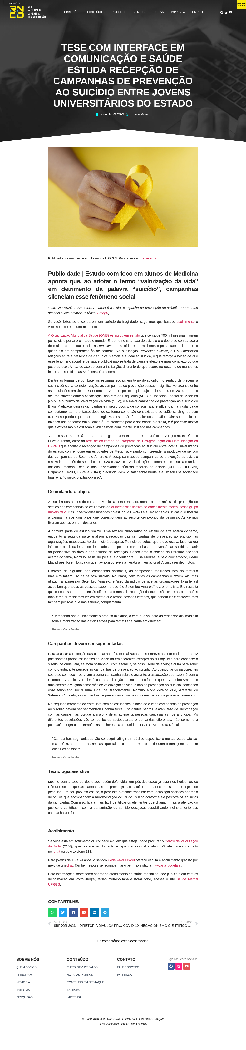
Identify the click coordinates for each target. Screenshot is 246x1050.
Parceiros (118, 12)
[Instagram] (226, 12)
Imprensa (178, 12)
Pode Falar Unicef (121, 860)
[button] (52, 912)
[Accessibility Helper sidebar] (241, 4)
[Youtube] (230, 12)
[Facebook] (221, 12)
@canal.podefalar (168, 865)
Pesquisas (158, 12)
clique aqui (148, 258)
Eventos (138, 12)
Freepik (102, 313)
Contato (196, 12)
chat (57, 851)
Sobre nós (70, 12)
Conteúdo (94, 12)
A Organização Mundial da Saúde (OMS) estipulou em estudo (94, 335)
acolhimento (186, 322)
